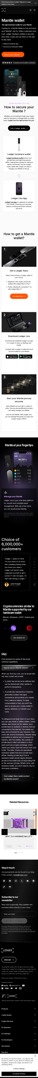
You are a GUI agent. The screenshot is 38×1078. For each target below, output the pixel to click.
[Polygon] (9, 628)
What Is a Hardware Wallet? (19, 836)
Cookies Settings (19, 1068)
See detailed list (19, 638)
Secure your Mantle (11, 55)
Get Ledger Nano (17, 296)
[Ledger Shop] (30, 10)
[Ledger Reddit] (4, 880)
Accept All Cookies (19, 1074)
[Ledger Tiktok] (4, 886)
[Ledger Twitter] (21, 880)
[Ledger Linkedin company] (33, 880)
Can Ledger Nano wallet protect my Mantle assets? (16, 777)
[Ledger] (3, 10)
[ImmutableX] (17, 628)
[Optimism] (25, 628)
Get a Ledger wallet (17, 128)
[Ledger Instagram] (15, 880)
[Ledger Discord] (9, 886)
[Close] (35, 1056)
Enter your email (9, 914)
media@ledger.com (20, 875)
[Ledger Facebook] (9, 880)
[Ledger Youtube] (27, 880)
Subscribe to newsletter (13, 921)
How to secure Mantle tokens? (16, 668)
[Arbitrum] (34, 628)
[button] (33, 832)
